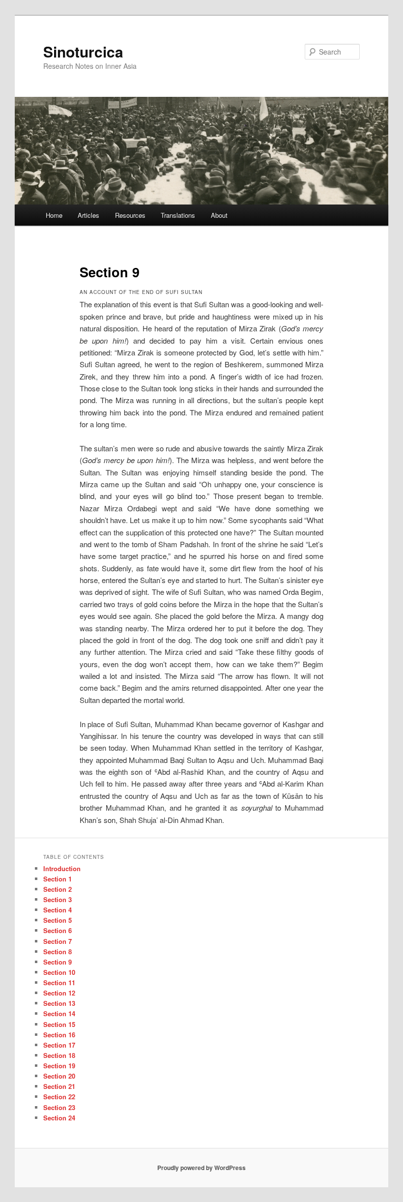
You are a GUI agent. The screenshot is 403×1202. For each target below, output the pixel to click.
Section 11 (59, 982)
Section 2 (57, 889)
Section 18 (59, 1055)
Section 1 (57, 878)
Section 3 (57, 899)
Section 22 (59, 1096)
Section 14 (59, 1013)
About (219, 215)
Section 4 (57, 909)
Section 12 (59, 992)
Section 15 (59, 1024)
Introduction (62, 868)
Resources (130, 215)
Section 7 (57, 941)
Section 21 (59, 1086)
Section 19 (59, 1065)
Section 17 (59, 1045)
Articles (88, 215)
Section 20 (59, 1076)
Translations (178, 215)
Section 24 (59, 1117)
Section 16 (59, 1034)
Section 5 (57, 920)
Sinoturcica (83, 51)
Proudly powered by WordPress (201, 1167)
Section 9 (57, 962)
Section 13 (59, 1003)
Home (54, 215)
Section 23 (59, 1107)
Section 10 (59, 972)
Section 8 (57, 951)
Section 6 (57, 930)
